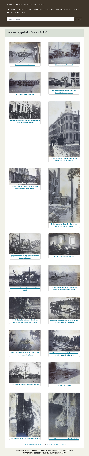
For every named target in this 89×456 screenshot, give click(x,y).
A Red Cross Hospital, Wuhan (64, 256)
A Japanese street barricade (64, 65)
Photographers (63, 10)
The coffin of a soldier (64, 385)
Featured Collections (43, 10)
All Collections (24, 10)
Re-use (76, 10)
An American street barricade (25, 65)
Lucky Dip (11, 10)
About (9, 12)
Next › (57, 444)
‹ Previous (33, 444)
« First (26, 444)
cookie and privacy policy (62, 451)
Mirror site (28, 453)
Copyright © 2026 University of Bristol (31, 451)
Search (78, 19)
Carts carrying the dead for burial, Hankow (25, 384)
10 (54, 444)
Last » (63, 444)
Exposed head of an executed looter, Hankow (25, 438)
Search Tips (20, 12)
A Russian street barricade (25, 94)
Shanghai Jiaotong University (54, 453)
